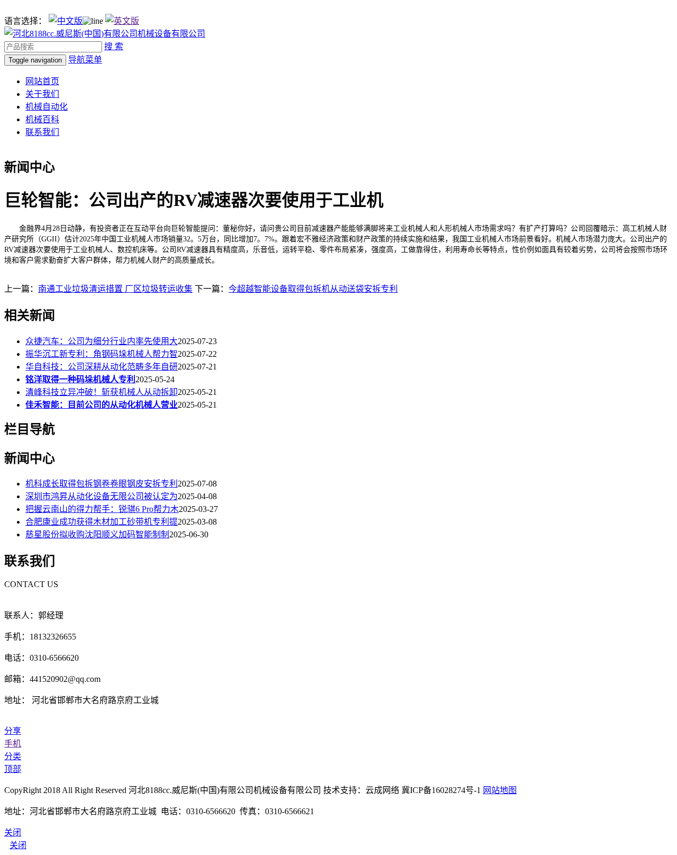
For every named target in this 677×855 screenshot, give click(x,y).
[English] (122, 20)
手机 (12, 743)
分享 (12, 730)
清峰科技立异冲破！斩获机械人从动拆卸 (101, 392)
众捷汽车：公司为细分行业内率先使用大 (101, 341)
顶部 (12, 768)
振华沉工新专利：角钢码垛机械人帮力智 (101, 353)
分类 (12, 756)
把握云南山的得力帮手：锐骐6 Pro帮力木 (102, 509)
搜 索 (113, 46)
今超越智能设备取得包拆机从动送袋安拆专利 (313, 288)
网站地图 (500, 790)
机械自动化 (46, 106)
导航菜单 (85, 59)
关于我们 (42, 93)
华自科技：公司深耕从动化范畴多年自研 (101, 366)
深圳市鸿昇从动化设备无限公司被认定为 (101, 496)
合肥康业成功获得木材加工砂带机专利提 (101, 521)
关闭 (18, 845)
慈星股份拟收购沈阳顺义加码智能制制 (97, 534)
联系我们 (42, 132)
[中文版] (66, 20)
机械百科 (42, 119)
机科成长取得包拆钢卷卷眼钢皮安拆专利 (101, 483)
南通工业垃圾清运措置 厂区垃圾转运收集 (115, 288)
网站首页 (42, 81)
